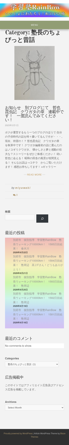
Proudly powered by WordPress (18, 433)
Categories (12, 358)
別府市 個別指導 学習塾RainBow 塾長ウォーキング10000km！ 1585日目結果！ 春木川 (37, 244)
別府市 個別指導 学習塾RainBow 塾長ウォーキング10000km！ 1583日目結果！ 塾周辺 (37, 281)
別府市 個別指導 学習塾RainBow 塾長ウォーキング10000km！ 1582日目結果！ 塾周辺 (37, 298)
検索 (7, 211)
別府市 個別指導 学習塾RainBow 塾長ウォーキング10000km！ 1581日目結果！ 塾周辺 (37, 314)
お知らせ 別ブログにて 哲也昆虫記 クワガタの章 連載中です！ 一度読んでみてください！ (34, 114)
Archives (10, 402)
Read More (34, 174)
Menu (34, 25)
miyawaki (23, 188)
